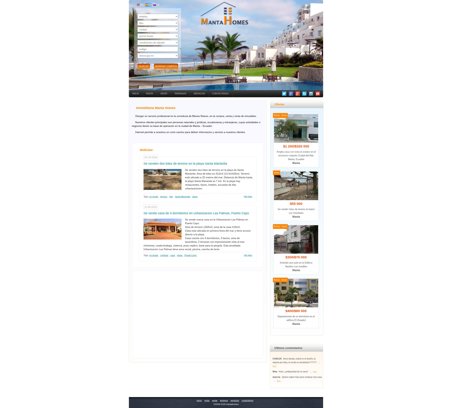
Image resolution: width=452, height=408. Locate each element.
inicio (135, 93)
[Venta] (296, 199)
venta (163, 93)
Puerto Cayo (191, 255)
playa (195, 197)
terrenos (180, 93)
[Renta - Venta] (296, 142)
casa (172, 255)
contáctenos (220, 93)
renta (149, 93)
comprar (164, 255)
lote (171, 197)
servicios (199, 93)
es (149, 4)
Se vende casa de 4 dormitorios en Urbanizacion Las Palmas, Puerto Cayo (196, 213)
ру (158, 4)
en (141, 4)
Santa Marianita (182, 197)
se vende (153, 197)
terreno (163, 197)
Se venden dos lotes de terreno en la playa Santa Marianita (185, 163)
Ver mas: (248, 196)
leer (274, 366)
